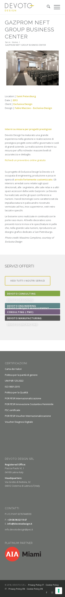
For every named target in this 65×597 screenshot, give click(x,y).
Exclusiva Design (42, 108)
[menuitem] (46, 7)
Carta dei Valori (13, 369)
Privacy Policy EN (16, 588)
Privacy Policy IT (36, 584)
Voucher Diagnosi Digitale (19, 421)
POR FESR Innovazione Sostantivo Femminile (29, 404)
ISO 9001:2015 (12, 386)
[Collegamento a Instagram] (52, 592)
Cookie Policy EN (35, 588)
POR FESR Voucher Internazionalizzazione (28, 416)
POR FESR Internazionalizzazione (23, 398)
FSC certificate (12, 410)
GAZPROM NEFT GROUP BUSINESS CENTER (29, 29)
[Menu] (55, 7)
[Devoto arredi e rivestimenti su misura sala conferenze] (32, 68)
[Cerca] (46, 7)
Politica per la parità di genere (21, 375)
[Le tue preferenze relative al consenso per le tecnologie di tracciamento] (58, 590)
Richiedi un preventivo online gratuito (25, 160)
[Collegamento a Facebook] (46, 592)
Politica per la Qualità (16, 392)
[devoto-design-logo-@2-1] (27, 7)
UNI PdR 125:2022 (14, 380)
